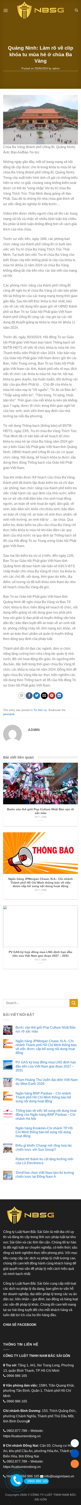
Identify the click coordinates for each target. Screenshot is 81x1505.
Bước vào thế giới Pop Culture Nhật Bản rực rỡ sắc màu (46, 1029)
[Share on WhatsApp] (21, 695)
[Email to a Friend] (44, 695)
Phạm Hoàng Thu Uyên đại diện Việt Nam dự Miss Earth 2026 (47, 1081)
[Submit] (74, 1003)
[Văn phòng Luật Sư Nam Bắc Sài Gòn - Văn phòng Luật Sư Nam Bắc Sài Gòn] (40, 10)
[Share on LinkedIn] (59, 695)
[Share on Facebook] (29, 695)
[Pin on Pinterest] (51, 695)
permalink (9, 714)
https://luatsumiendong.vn (22, 1436)
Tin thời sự (40, 710)
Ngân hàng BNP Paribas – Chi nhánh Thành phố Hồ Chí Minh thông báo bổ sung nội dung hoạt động (43, 1097)
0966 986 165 (37, 1481)
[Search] (76, 10)
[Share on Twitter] (36, 695)
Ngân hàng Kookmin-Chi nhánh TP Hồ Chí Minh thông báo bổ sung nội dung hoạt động (44, 1132)
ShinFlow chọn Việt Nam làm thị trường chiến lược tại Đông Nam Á (45, 1174)
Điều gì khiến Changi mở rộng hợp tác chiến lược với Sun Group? (44, 1147)
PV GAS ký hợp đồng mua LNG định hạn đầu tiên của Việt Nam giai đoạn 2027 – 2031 (46, 1066)
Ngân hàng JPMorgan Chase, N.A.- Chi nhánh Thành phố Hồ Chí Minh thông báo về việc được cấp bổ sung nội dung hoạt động (46, 1047)
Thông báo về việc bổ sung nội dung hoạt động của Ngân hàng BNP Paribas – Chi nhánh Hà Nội (46, 1114)
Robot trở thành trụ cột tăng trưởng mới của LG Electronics (44, 1161)
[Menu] (5, 10)
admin (56, 68)
